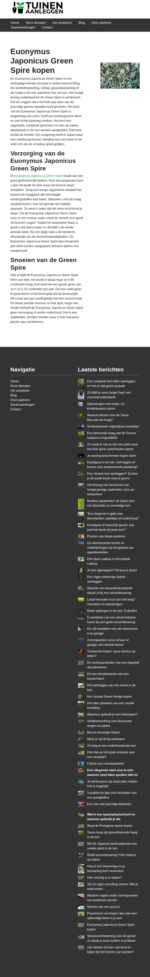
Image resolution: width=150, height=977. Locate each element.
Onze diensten (36, 22)
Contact (47, 27)
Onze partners (101, 22)
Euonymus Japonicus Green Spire (39, 176)
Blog (82, 22)
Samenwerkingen (23, 27)
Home (15, 22)
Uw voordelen (62, 22)
